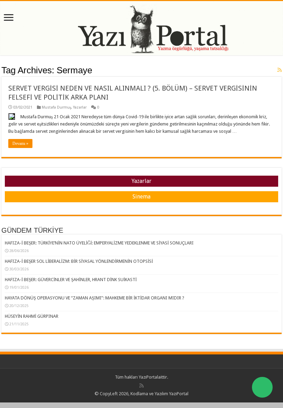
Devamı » (20, 143)
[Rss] (141, 385)
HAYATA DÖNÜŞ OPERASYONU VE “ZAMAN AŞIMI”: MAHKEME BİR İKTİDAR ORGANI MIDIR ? (94, 297)
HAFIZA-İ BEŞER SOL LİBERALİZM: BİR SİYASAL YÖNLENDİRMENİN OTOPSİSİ (79, 261)
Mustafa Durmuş (56, 107)
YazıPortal (148, 377)
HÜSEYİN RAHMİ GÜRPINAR (31, 316)
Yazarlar (80, 107)
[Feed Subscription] (279, 70)
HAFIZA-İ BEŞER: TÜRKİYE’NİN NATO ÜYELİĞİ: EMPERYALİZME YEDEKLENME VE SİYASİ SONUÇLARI (99, 242)
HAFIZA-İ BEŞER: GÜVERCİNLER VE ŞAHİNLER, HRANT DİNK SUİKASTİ (71, 279)
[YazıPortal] (141, 28)
